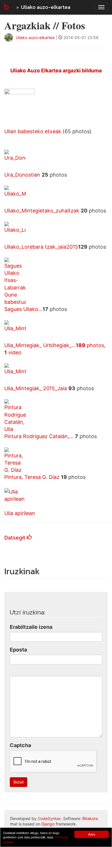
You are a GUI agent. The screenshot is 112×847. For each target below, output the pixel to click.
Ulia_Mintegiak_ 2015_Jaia (36, 388)
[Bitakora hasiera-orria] (6, 7)
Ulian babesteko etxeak (32, 131)
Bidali (18, 782)
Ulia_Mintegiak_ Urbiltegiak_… (40, 345)
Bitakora (90, 818)
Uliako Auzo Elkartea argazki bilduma (56, 70)
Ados (91, 834)
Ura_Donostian (23, 175)
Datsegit (15, 538)
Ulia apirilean (19, 513)
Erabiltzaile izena (31, 627)
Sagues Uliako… (23, 309)
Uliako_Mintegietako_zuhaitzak (42, 211)
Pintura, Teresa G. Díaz (32, 477)
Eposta (18, 650)
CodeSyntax (49, 818)
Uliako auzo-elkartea (45, 7)
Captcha (20, 745)
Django (48, 823)
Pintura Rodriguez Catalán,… (39, 436)
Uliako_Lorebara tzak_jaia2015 (41, 247)
